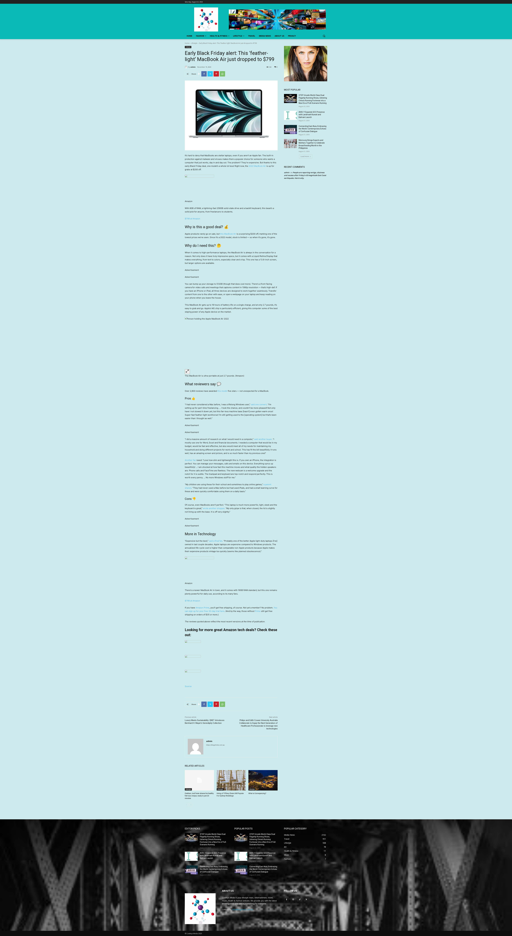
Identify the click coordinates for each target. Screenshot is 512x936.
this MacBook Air (228, 234)
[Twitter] (210, 73)
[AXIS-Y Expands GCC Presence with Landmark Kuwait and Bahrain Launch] (290, 115)
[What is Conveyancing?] (263, 780)
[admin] (186, 67)
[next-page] (190, 805)
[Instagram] (293, 899)
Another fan (190, 460)
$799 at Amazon (192, 218)
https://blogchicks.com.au (215, 745)
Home (187, 43)
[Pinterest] (216, 73)
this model (222, 391)
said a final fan (215, 541)
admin (193, 67)
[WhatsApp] (222, 73)
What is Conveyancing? (257, 793)
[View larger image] (187, 371)
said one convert (259, 404)
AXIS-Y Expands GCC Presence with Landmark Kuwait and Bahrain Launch (312, 114)
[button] (324, 36)
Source (188, 686)
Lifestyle (194, 43)
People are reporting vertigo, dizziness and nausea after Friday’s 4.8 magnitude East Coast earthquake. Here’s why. (305, 175)
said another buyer (263, 439)
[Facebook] (204, 73)
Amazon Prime (202, 607)
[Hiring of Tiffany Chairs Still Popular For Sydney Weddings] (231, 780)
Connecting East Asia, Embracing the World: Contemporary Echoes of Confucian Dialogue (312, 128)
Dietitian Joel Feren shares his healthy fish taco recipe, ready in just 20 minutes (199, 795)
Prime (258, 611)
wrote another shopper (214, 508)
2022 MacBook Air (257, 166)
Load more (305, 156)
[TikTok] (299, 899)
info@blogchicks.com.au (242, 909)
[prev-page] (186, 805)
